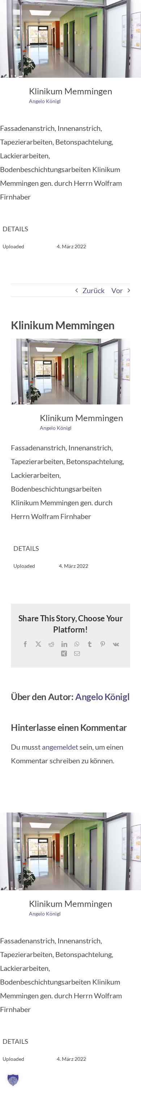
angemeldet (60, 746)
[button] (13, 1080)
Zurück (93, 290)
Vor (117, 290)
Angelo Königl (45, 101)
